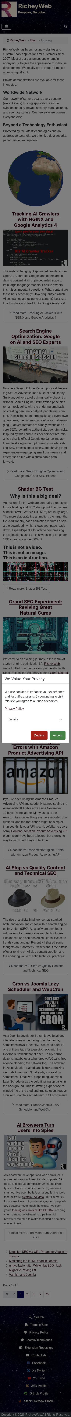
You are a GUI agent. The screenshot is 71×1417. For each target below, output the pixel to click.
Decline (39, 735)
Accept (57, 735)
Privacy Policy (14, 708)
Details (13, 719)
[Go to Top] (64, 1410)
